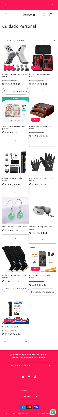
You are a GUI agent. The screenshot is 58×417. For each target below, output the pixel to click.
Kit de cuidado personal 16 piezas (40, 276)
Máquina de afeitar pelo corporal (12, 179)
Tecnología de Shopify (25, 413)
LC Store (13, 413)
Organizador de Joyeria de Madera (40, 127)
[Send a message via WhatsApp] (53, 412)
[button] (6, 15)
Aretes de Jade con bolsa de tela (15, 226)
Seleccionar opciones (15, 91)
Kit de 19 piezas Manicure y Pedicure (40, 75)
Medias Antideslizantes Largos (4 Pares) (14, 276)
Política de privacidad (45, 413)
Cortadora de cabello (10, 327)
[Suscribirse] (48, 365)
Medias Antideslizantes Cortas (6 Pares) (14, 75)
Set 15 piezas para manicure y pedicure (14, 127)
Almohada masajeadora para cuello (41, 227)
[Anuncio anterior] (5, 5)
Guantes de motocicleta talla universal (41, 179)
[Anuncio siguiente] (52, 5)
